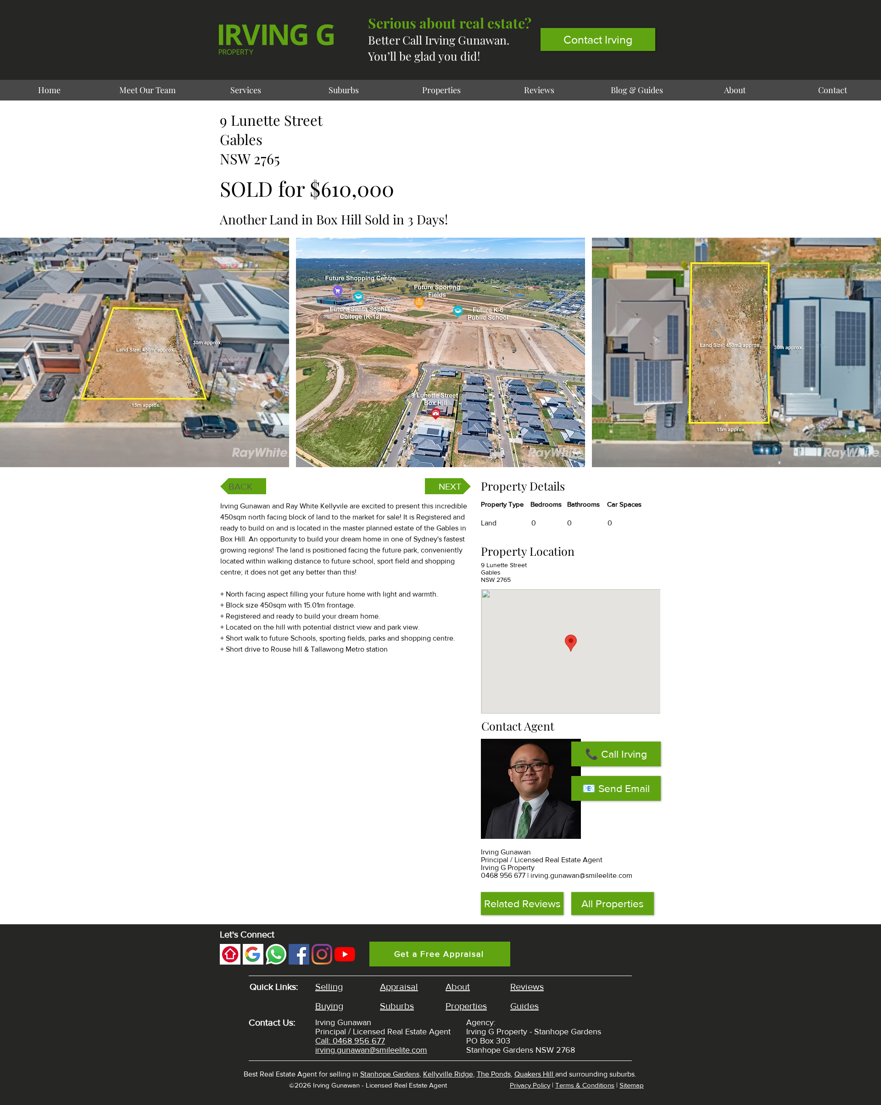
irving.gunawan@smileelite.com (581, 875)
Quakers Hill (534, 1074)
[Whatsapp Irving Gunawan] (276, 954)
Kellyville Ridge (448, 1074)
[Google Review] (253, 954)
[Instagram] (322, 954)
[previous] (16, 357)
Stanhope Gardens (389, 1074)
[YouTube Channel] (345, 954)
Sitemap (631, 1085)
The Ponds (494, 1074)
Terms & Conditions (584, 1085)
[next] (864, 357)
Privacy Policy (530, 1085)
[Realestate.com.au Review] (230, 954)
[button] (144, 352)
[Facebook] (299, 954)
